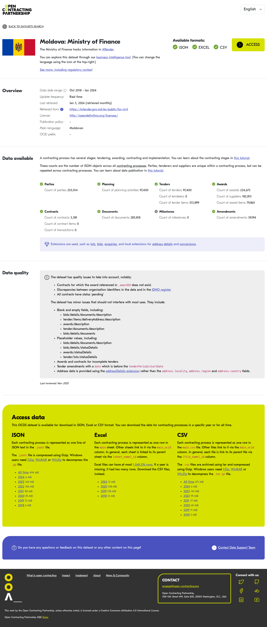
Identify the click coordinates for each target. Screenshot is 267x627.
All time (23, 472)
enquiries (111, 244)
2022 (21, 486)
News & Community (117, 575)
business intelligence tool (113, 57)
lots (92, 244)
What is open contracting (41, 575)
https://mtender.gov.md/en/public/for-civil (99, 109)
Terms (45, 617)
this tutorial (241, 158)
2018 (21, 505)
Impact (66, 575)
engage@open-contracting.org (180, 586)
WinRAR (41, 460)
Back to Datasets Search (26, 26)
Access (253, 45)
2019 (21, 500)
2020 (21, 496)
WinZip (57, 460)
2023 (21, 482)
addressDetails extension (123, 371)
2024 (21, 477)
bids (100, 244)
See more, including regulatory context (66, 70)
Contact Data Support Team (236, 547)
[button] (61, 109)
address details (162, 244)
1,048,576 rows (142, 464)
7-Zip (30, 460)
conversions (188, 244)
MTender (108, 49)
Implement (81, 575)
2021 (21, 491)
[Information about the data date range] (64, 90)
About (96, 575)
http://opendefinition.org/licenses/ (94, 115)
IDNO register (161, 289)
